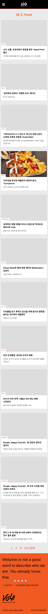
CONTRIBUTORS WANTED (27, 585)
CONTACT (8, 585)
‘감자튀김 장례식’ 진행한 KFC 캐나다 (19, 93)
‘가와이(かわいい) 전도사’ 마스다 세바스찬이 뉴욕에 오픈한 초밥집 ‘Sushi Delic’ (22, 135)
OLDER (29, 548)
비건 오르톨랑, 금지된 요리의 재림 (18, 355)
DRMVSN (42, 610)
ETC (3, 45)
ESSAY (4, 437)
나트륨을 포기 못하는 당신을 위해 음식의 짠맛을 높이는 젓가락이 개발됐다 (24, 313)
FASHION (5, 219)
